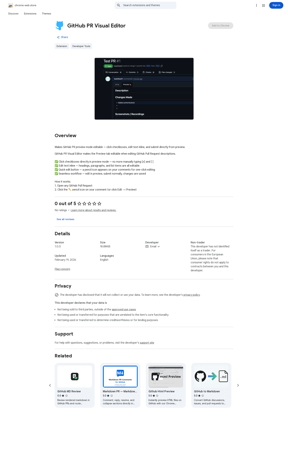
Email (153, 246)
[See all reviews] (65, 219)
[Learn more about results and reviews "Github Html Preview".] (157, 396)
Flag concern (62, 269)
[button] (263, 5)
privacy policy (192, 295)
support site (147, 342)
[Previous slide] (50, 385)
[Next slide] (238, 385)
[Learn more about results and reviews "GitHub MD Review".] (66, 396)
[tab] (13, 14)
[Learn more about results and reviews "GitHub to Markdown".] (203, 396)
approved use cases (124, 309)
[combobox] (149, 5)
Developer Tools (81, 46)
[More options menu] (256, 5)
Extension (62, 46)
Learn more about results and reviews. (93, 210)
